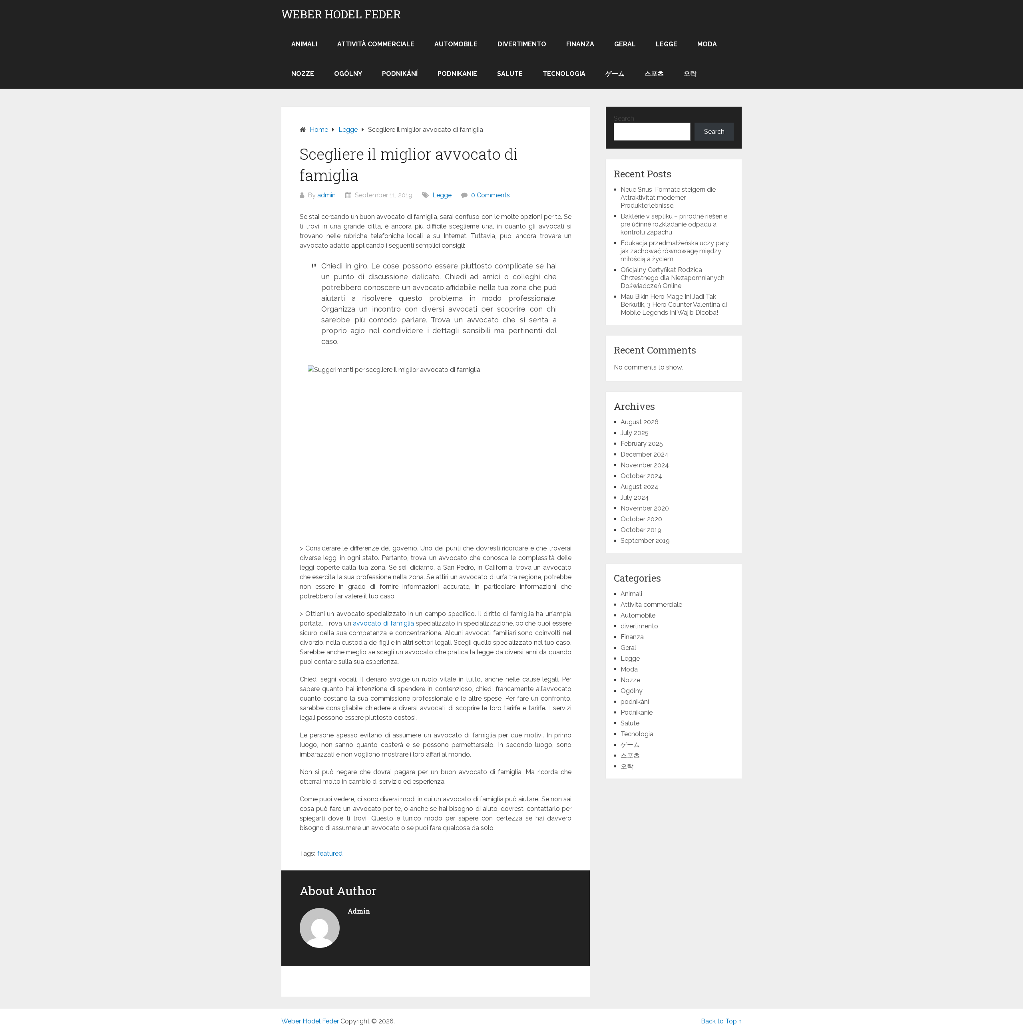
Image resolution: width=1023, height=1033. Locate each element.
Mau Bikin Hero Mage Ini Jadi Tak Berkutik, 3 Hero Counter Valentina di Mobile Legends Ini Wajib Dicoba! (674, 304)
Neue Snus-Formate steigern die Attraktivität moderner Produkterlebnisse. (668, 197)
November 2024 (645, 465)
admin (326, 195)
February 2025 (642, 443)
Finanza (580, 44)
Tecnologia (564, 73)
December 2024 (645, 454)
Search (624, 118)
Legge (666, 44)
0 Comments (490, 195)
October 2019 (641, 530)
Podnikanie (457, 73)
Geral (625, 44)
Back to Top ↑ (721, 1021)
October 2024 (641, 476)
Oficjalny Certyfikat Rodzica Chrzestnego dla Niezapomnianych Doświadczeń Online (672, 278)
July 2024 (635, 497)
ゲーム (615, 73)
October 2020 (641, 519)
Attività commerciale (375, 44)
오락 (690, 73)
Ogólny (348, 73)
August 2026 (640, 422)
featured (329, 853)
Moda (707, 44)
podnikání (400, 73)
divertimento (522, 44)
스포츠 (654, 73)
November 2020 (645, 508)
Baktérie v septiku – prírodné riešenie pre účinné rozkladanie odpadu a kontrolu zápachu (674, 224)
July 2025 (635, 433)
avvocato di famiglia (383, 623)
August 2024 (640, 487)
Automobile (456, 44)
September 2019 (645, 540)
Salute (510, 73)
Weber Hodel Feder (341, 14)
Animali (304, 44)
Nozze (302, 73)
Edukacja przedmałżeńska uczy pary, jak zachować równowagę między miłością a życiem (675, 251)
